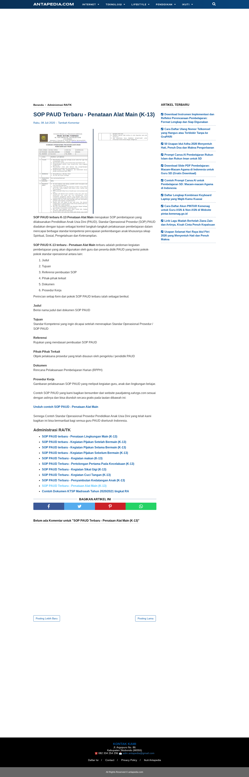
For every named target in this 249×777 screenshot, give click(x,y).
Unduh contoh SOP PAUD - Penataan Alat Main (65, 406)
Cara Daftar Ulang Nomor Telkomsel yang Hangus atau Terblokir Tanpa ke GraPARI (185, 132)
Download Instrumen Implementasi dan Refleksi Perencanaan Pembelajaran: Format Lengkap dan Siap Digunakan (187, 118)
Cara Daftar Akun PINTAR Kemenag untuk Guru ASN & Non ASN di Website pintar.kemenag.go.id (186, 209)
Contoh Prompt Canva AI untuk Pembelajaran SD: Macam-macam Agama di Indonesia (187, 184)
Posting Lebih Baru (47, 618)
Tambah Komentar (68, 122)
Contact (109, 760)
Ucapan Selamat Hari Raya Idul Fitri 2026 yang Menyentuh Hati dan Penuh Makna (185, 235)
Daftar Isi (93, 760)
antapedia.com (53, 4)
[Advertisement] (124, 43)
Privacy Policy (129, 760)
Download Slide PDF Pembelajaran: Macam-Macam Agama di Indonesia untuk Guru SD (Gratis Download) (187, 169)
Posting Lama (145, 618)
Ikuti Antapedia (152, 760)
